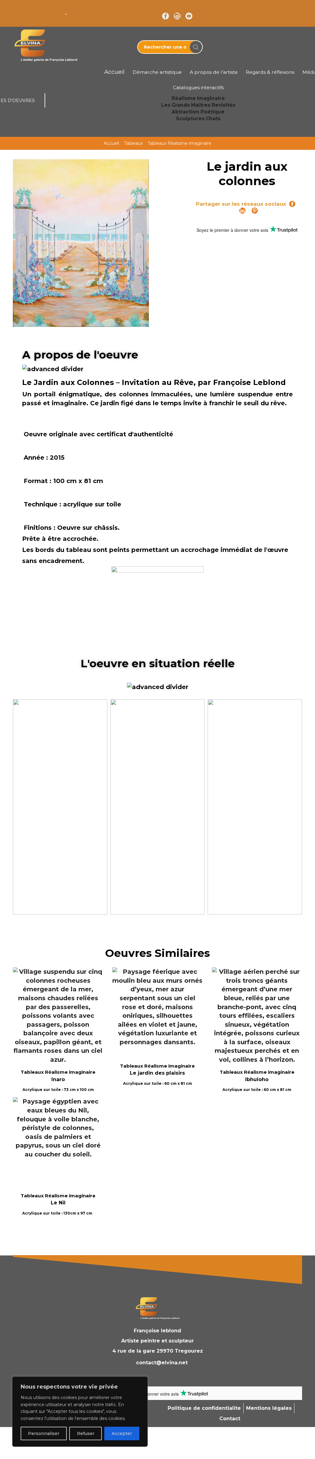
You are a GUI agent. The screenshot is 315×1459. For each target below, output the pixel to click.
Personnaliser (43, 1433)
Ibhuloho (257, 1079)
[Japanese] (48, 9)
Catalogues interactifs (198, 87)
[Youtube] (188, 17)
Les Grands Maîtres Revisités (198, 105)
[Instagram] (177, 17)
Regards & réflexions (270, 72)
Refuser (85, 1433)
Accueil (111, 143)
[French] (24, 9)
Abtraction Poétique (198, 112)
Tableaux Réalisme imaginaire (179, 143)
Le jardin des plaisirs (157, 1073)
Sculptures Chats (198, 118)
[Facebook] (165, 17)
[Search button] (196, 47)
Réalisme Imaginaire (198, 98)
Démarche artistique (157, 72)
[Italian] (40, 9)
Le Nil (58, 1203)
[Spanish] (56, 9)
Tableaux (133, 143)
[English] (16, 9)
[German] (32, 9)
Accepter (122, 1433)
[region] (80, 1412)
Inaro (58, 1079)
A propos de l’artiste (214, 72)
